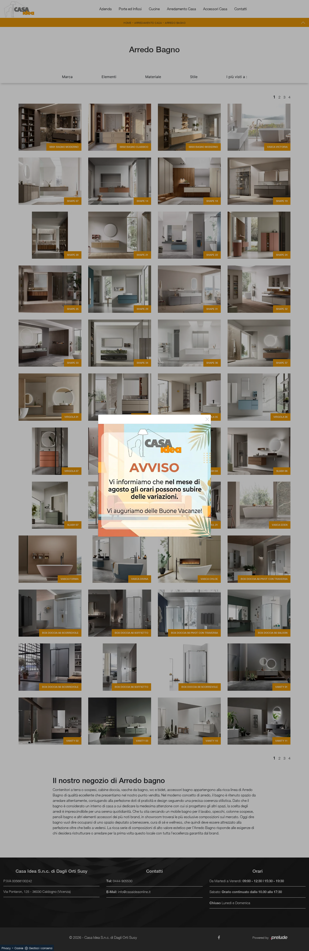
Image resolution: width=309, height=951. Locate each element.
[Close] (207, 419)
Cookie (18, 948)
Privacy (6, 948)
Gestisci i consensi (40, 948)
